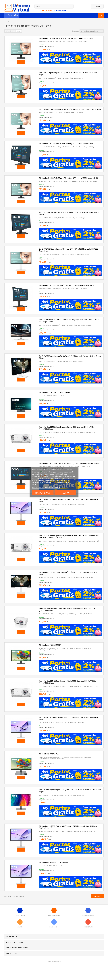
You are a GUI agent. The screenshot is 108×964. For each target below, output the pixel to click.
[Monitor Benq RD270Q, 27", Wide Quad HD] (21, 392)
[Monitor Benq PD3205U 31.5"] (21, 645)
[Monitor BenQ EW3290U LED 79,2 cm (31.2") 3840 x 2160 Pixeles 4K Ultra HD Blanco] (21, 572)
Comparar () (97, 896)
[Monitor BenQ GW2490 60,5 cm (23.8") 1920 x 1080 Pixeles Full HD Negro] (21, 38)
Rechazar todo (43, 492)
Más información (38, 487)
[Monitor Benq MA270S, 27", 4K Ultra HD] (21, 862)
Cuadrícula (10, 31)
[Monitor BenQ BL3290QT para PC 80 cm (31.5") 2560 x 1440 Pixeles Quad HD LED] (21, 463)
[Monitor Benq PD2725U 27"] (21, 753)
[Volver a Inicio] (4, 22)
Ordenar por (75, 31)
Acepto (65, 492)
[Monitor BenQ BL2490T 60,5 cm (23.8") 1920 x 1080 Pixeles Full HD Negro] (21, 285)
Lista (18, 31)
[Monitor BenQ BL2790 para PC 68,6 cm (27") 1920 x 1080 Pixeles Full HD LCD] (21, 143)
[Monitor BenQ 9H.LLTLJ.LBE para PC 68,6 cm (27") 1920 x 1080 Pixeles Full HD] (21, 178)
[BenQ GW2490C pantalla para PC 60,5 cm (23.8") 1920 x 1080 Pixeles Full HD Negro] (21, 109)
